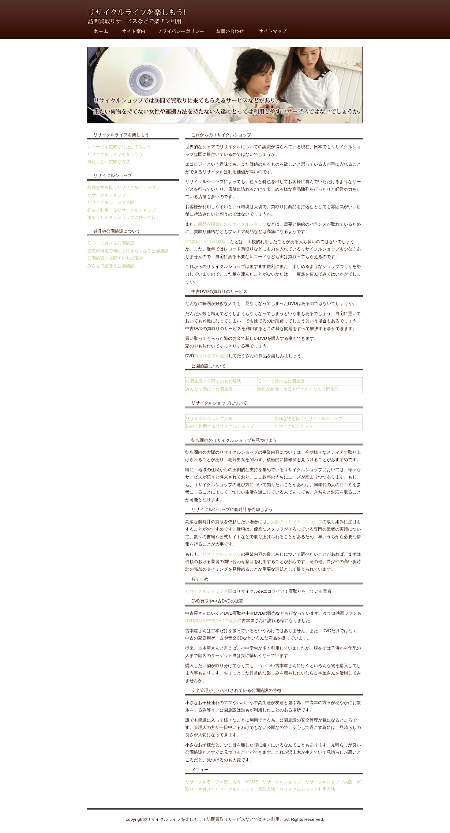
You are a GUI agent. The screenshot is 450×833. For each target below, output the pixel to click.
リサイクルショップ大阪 (110, 202)
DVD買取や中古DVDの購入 (211, 620)
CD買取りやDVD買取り (207, 241)
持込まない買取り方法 (108, 161)
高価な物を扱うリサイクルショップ (121, 187)
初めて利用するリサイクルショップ (121, 210)
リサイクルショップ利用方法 (307, 789)
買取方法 (266, 789)
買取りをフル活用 (211, 355)
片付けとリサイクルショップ (226, 789)
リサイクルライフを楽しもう (115, 154)
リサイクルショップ (106, 195)
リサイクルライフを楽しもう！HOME (221, 781)
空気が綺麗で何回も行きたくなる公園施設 (128, 250)
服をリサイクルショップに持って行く (123, 217)
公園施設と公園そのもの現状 (115, 258)
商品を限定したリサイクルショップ (232, 224)
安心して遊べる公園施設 (110, 243)
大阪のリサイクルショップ (296, 521)
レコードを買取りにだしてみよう (119, 146)
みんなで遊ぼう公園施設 (110, 265)
